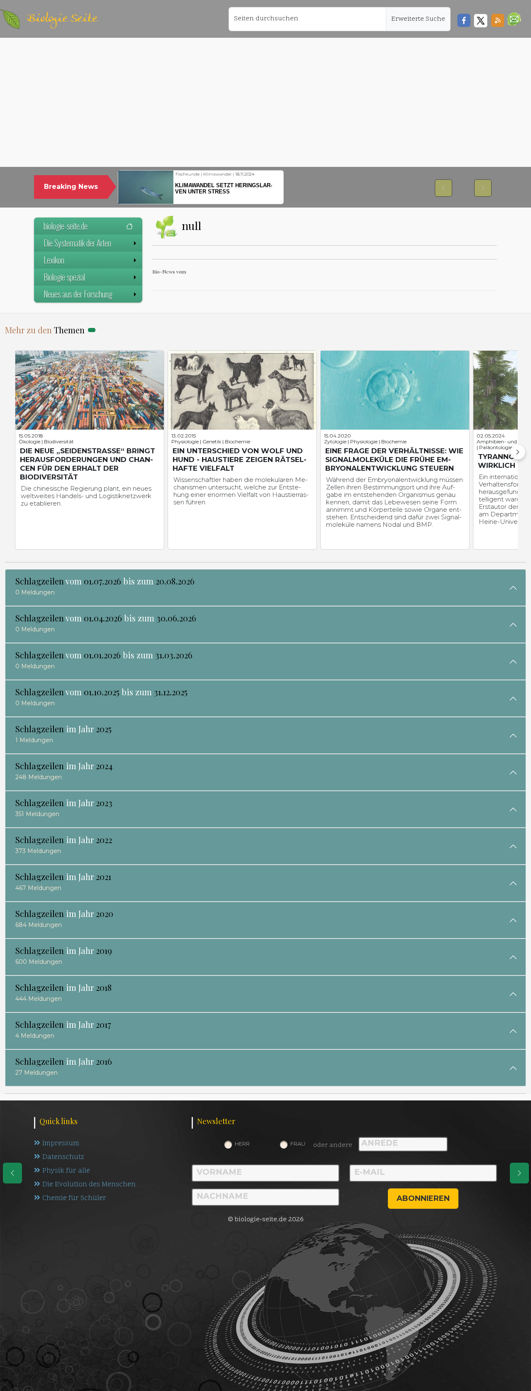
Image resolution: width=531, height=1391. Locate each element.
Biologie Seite (62, 19)
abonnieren (423, 1198)
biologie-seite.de (66, 226)
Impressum (60, 1144)
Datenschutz (63, 1157)
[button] (514, 19)
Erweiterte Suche (418, 19)
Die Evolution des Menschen (89, 1185)
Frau (297, 1143)
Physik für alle (66, 1171)
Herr (242, 1143)
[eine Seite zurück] (12, 1173)
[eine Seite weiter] (519, 1173)
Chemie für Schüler (74, 1198)
